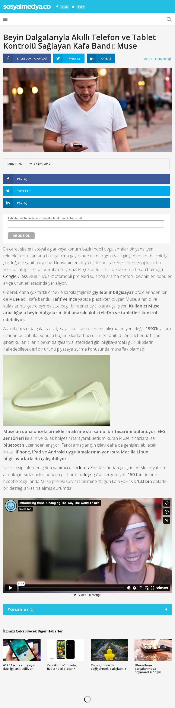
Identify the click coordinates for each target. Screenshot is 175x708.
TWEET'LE (73, 58)
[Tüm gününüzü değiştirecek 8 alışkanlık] (109, 650)
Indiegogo (88, 474)
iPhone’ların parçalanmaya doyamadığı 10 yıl (147, 668)
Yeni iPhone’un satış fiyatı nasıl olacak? (62, 667)
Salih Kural (15, 164)
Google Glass (15, 276)
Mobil (148, 59)
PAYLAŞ (32, 58)
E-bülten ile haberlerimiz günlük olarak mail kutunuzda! (45, 218)
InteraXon (88, 468)
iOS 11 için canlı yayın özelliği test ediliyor (19, 667)
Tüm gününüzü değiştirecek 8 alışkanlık (108, 667)
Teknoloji (163, 59)
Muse (14, 299)
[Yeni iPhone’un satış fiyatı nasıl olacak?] (65, 650)
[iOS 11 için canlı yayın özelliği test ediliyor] (22, 650)
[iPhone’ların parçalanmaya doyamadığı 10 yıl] (153, 650)
